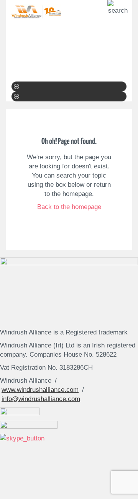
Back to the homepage (69, 206)
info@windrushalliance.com (41, 399)
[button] (69, 86)
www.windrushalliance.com (40, 389)
